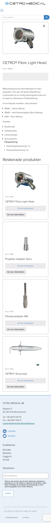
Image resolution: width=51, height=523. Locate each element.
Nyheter (7, 453)
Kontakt (7, 449)
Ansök (6, 459)
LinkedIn (12, 431)
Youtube (11, 435)
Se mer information (25, 208)
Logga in (7, 456)
